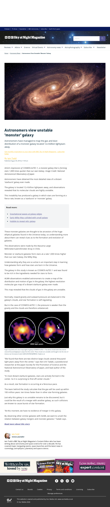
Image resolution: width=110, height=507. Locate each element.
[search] (102, 38)
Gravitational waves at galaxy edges (26, 214)
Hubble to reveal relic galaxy (22, 221)
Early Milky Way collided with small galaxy (29, 217)
